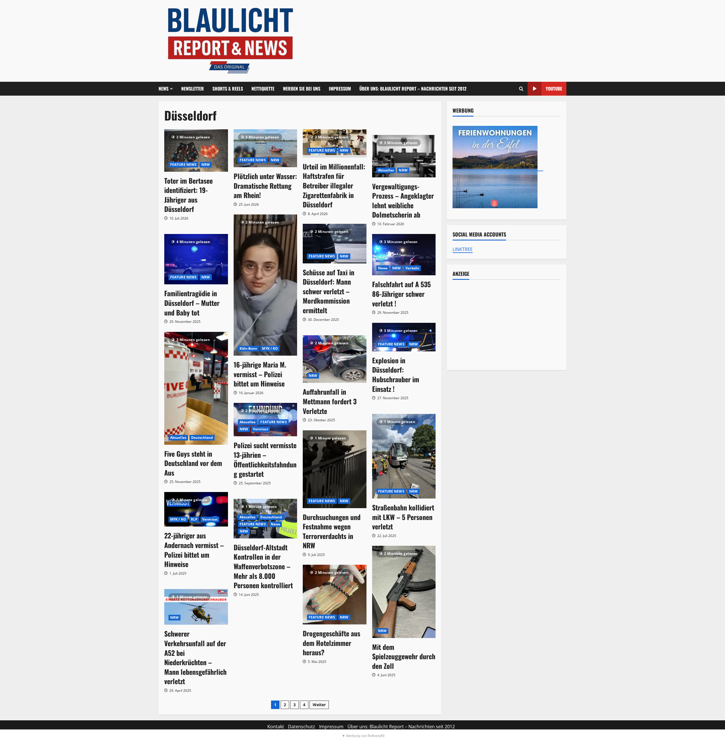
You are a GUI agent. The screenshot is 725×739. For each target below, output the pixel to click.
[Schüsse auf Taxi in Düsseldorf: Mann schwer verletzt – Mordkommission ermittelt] (334, 243)
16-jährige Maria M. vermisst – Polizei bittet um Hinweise (260, 373)
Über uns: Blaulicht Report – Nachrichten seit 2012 (412, 88)
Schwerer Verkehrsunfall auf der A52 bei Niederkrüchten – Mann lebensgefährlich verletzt (195, 657)
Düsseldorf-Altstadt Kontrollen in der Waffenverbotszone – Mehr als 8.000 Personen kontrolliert (263, 566)
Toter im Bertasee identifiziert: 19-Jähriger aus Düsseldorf (188, 194)
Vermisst (260, 429)
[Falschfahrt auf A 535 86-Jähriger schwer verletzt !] (404, 254)
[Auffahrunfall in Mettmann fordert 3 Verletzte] (334, 359)
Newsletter (192, 88)
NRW (205, 164)
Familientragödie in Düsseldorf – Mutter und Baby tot (191, 302)
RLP (194, 519)
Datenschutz (301, 726)
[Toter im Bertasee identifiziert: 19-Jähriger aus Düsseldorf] (196, 150)
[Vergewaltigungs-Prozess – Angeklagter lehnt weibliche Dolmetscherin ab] (404, 156)
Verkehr (412, 268)
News (382, 268)
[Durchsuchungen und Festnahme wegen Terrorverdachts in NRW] (334, 469)
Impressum (340, 88)
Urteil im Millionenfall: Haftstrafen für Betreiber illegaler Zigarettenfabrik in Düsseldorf (334, 185)
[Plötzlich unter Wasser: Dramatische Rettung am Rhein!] (265, 148)
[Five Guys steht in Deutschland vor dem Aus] (196, 388)
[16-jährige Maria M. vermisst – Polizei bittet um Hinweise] (265, 285)
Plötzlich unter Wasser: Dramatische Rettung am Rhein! (265, 185)
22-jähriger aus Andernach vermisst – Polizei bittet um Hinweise (194, 549)
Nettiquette (262, 88)
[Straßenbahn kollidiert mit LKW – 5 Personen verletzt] (404, 456)
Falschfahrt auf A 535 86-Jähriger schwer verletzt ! (401, 293)
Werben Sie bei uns (301, 88)
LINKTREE (463, 249)
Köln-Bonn (248, 348)
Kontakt (275, 726)
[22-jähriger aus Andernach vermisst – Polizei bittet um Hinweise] (196, 509)
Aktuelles (386, 170)
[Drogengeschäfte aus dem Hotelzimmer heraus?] (334, 594)
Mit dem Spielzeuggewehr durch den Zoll (403, 656)
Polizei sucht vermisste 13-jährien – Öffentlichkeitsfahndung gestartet (265, 459)
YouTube (554, 88)
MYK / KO (270, 348)
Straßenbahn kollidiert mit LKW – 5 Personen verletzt (403, 516)
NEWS (164, 88)
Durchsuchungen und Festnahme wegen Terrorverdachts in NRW (332, 531)
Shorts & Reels (227, 88)
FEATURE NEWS (183, 164)
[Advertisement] (507, 324)
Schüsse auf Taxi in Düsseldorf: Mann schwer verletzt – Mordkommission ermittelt (328, 291)
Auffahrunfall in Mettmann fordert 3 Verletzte (330, 401)
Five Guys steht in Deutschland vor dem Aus (193, 463)
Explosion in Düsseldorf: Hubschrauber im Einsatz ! (395, 374)
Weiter (319, 704)
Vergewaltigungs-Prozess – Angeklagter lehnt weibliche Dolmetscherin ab (403, 200)
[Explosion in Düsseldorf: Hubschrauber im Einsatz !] (404, 337)
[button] (521, 88)
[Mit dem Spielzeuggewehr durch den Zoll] (404, 592)
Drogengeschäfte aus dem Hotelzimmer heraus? (331, 642)
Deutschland (202, 437)
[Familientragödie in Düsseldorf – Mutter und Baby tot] (196, 259)
